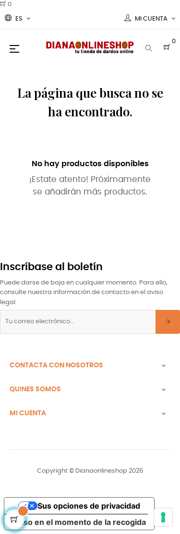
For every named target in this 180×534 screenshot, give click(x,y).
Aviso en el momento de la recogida (79, 522)
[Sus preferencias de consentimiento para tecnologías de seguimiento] (163, 517)
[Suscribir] (168, 322)
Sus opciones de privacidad (88, 506)
